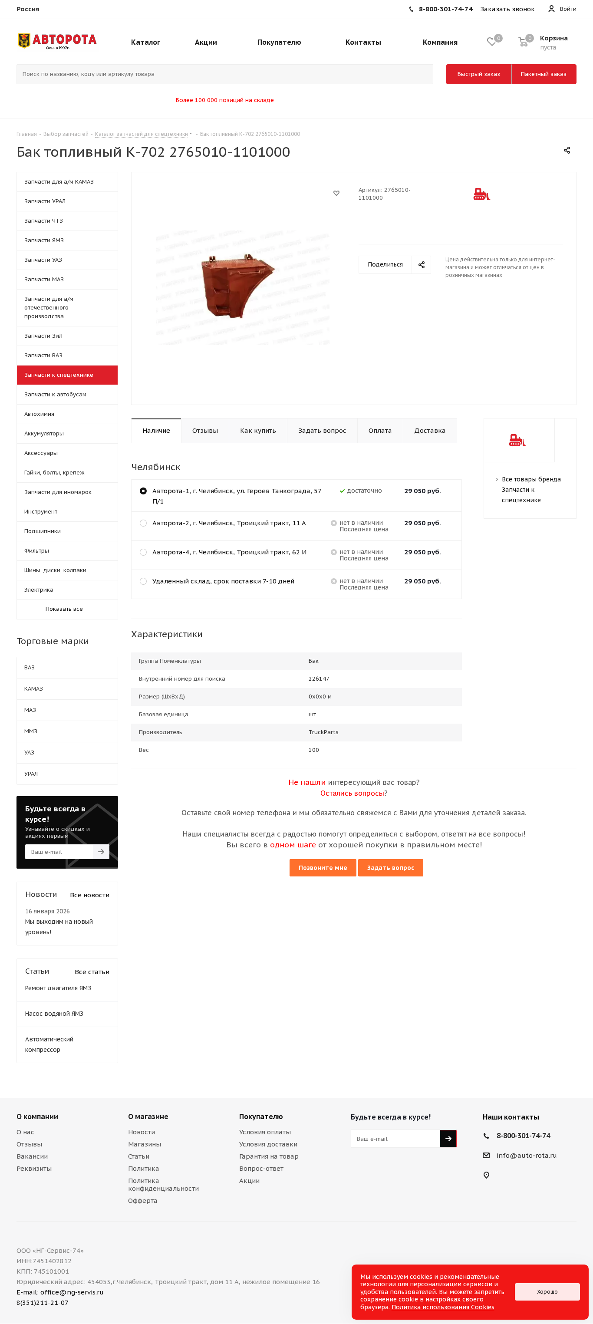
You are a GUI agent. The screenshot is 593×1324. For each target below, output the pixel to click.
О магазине (148, 1116)
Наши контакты (511, 1117)
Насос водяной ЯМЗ (54, 1014)
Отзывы (29, 1144)
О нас (25, 1132)
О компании (37, 1116)
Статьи (138, 1156)
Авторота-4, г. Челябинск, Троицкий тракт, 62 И (229, 552)
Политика (143, 1168)
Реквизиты (34, 1168)
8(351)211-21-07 (42, 1302)
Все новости (89, 895)
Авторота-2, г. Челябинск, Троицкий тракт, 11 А (229, 523)
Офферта (143, 1200)
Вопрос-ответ (261, 1168)
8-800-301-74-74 (523, 1135)
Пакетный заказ (544, 74)
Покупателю (261, 1116)
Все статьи (92, 972)
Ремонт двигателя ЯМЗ (58, 988)
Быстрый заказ (479, 74)
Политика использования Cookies (443, 1307)
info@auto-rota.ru (527, 1155)
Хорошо (547, 1291)
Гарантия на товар (269, 1156)
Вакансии (32, 1156)
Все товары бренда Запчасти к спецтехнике (531, 489)
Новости (141, 1132)
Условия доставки (268, 1144)
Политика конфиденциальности (163, 1184)
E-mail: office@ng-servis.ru (60, 1292)
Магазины (144, 1144)
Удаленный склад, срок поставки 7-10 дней (223, 581)
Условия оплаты (265, 1132)
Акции (249, 1180)
